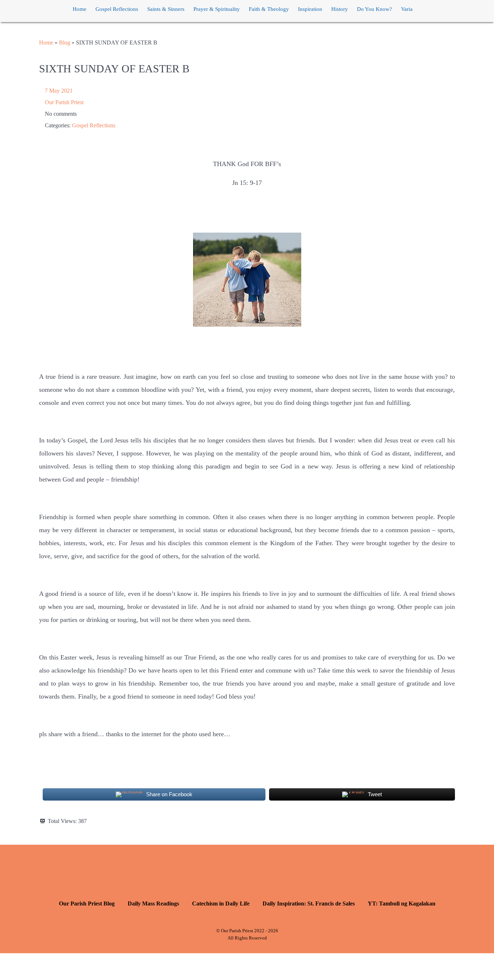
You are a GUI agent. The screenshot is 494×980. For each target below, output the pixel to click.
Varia (407, 9)
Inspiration (310, 9)
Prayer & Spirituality (216, 9)
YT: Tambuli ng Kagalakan (401, 903)
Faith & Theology (269, 9)
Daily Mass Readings (153, 903)
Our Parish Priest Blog (87, 903)
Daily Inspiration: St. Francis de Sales (309, 903)
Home (79, 9)
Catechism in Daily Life (221, 903)
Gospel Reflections (116, 9)
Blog (64, 42)
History (339, 9)
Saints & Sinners (165, 9)
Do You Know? (374, 9)
